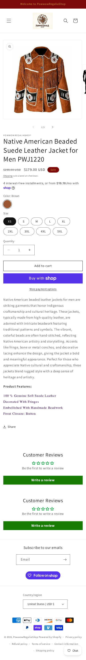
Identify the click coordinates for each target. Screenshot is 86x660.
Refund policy (20, 643)
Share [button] (12, 427)
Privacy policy (73, 637)
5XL (60, 231)
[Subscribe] (65, 559)
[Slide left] (33, 127)
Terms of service (41, 643)
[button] (9, 21)
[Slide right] (53, 127)
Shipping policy (45, 650)
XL (63, 221)
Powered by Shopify (50, 637)
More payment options (43, 289)
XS (9, 221)
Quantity (8, 241)
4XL (43, 231)
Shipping (8, 175)
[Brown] (7, 204)
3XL (27, 231)
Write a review (42, 480)
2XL (10, 231)
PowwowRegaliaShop (26, 637)
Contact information (66, 643)
